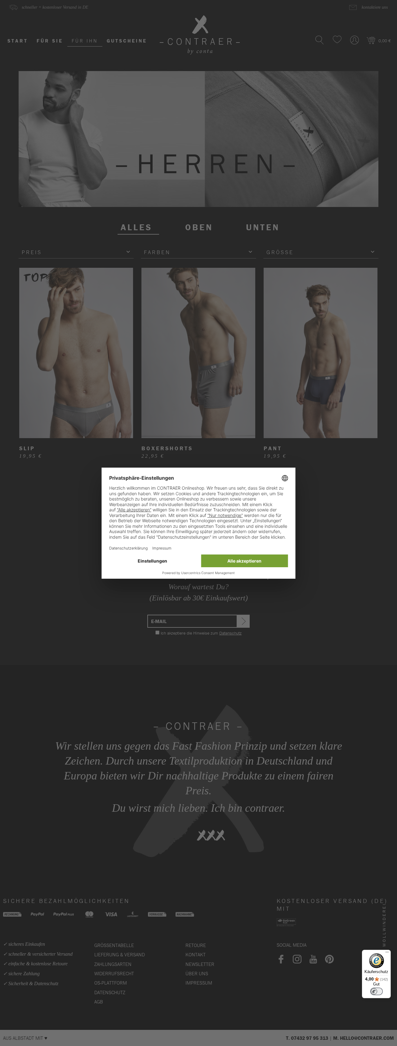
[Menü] (387, 953)
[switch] (376, 991)
